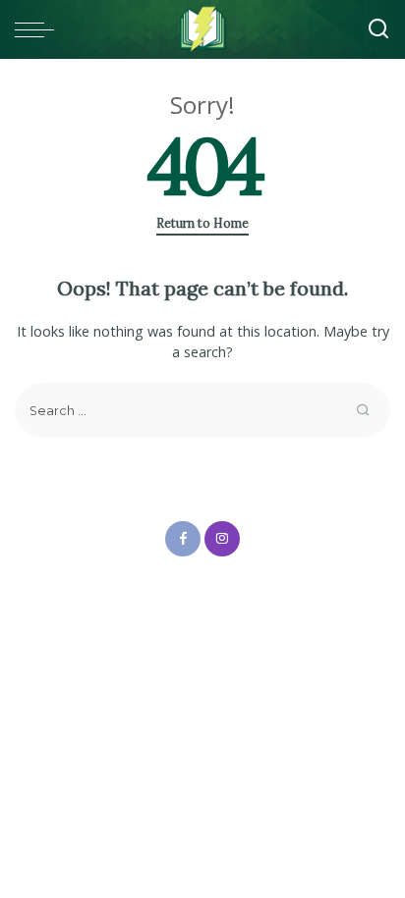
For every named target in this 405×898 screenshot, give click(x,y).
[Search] (378, 29)
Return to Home (202, 223)
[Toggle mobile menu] (39, 29)
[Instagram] (222, 538)
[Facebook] (183, 538)
